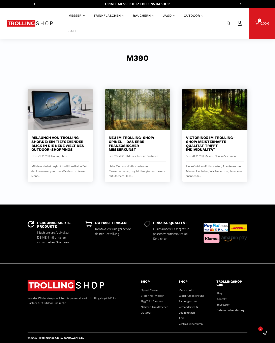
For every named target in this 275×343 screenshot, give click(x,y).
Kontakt (221, 299)
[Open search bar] (228, 23)
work (75, 337)
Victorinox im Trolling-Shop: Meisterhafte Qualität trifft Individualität (210, 143)
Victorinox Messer (152, 295)
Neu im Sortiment (148, 156)
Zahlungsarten (188, 301)
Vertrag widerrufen (191, 323)
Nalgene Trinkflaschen (154, 307)
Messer (75, 16)
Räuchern (142, 16)
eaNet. (68, 337)
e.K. (81, 337)
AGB (181, 318)
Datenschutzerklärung (230, 310)
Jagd (167, 16)
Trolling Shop (59, 156)
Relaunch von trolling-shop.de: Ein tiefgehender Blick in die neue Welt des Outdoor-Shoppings (57, 143)
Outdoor (192, 16)
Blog (219, 293)
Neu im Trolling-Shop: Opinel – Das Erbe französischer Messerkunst (131, 143)
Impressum (223, 304)
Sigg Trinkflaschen (152, 301)
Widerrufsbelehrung (191, 295)
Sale (72, 31)
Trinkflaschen (107, 16)
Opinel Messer (150, 290)
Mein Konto (186, 290)
